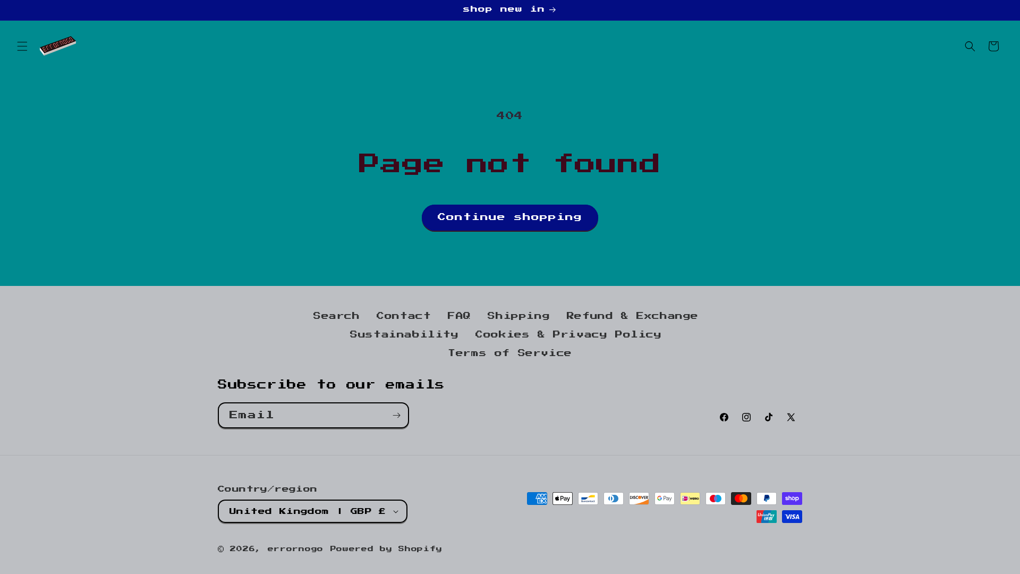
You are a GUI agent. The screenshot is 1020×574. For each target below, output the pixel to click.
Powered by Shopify (386, 549)
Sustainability (404, 335)
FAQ (459, 316)
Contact (404, 316)
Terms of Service (510, 353)
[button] (22, 46)
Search (336, 316)
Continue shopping (510, 217)
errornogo (296, 549)
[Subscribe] (396, 415)
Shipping (519, 316)
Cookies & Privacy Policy (568, 335)
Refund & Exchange (633, 316)
